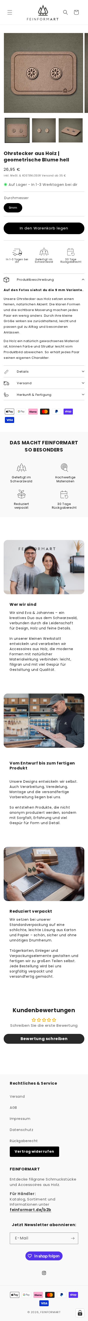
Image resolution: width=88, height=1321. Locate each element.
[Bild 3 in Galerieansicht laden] (70, 130)
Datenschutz (21, 1129)
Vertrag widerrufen (34, 1151)
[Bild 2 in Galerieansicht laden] (44, 130)
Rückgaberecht (24, 1140)
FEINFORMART (50, 1312)
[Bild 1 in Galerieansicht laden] (17, 130)
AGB (13, 1107)
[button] (9, 12)
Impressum (20, 1118)
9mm (13, 207)
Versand (17, 1096)
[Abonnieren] (72, 1238)
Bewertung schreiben (44, 1039)
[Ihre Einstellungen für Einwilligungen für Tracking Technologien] (80, 1313)
